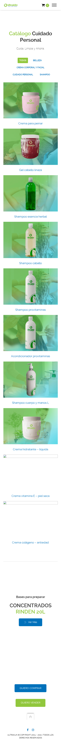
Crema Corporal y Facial (30, 67)
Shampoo (45, 74)
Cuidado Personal (23, 74)
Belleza (37, 60)
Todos (22, 60)
